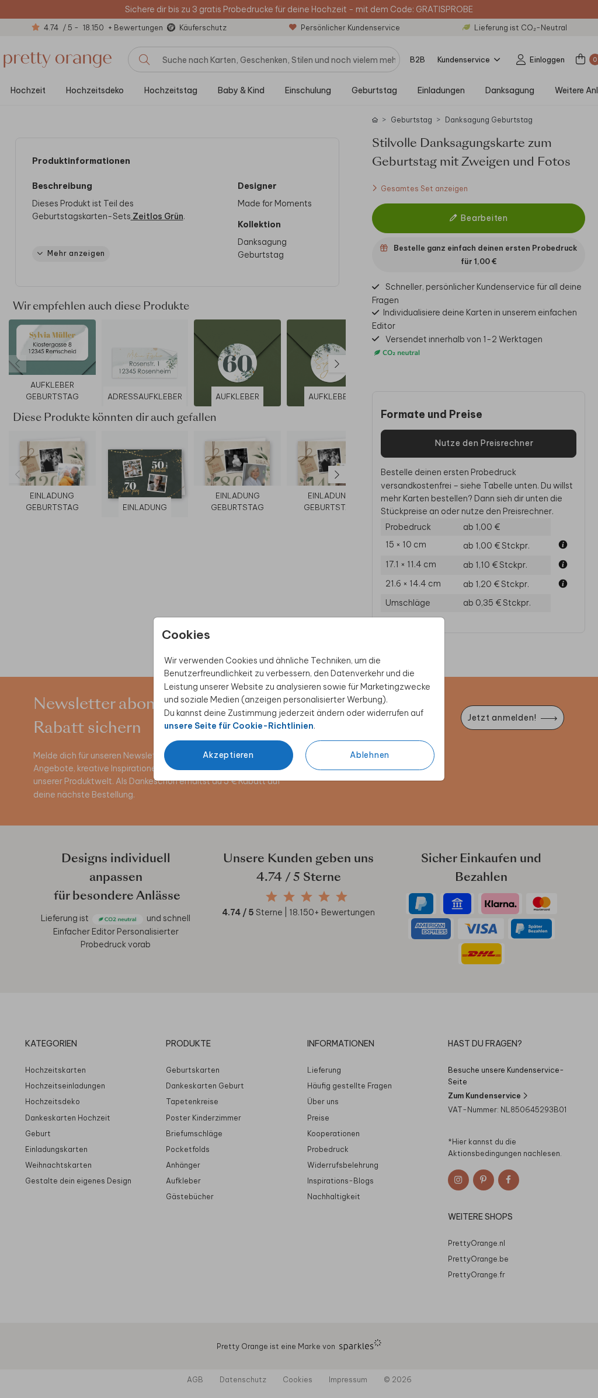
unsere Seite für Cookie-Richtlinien (239, 726)
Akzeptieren (228, 755)
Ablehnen (370, 755)
